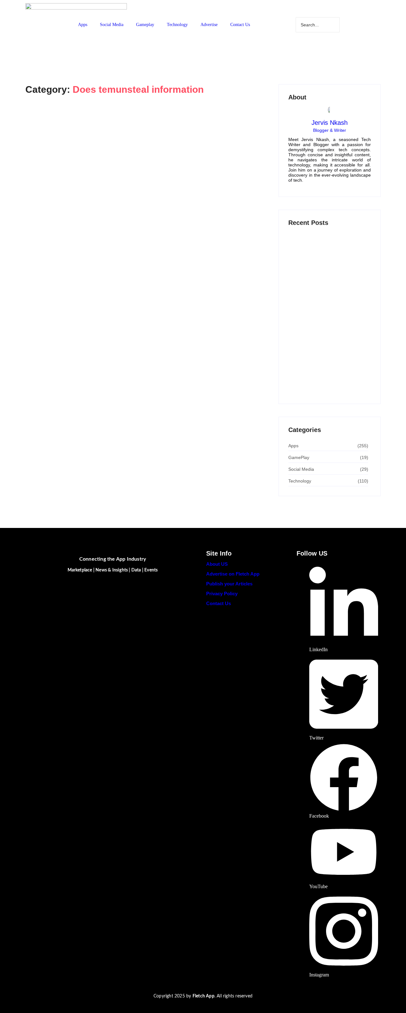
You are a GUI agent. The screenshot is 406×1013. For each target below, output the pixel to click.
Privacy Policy (222, 593)
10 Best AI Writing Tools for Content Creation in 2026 (324, 320)
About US (217, 564)
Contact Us (240, 24)
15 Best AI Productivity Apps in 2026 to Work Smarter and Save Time (328, 253)
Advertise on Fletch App (232, 574)
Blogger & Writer (329, 130)
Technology (177, 24)
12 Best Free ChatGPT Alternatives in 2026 (327, 287)
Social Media (111, 24)
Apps (82, 24)
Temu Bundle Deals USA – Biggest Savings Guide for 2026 (324, 382)
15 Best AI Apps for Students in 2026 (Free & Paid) (326, 348)
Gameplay (145, 24)
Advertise (209, 24)
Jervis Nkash (329, 122)
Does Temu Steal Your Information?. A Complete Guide (137, 138)
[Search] (359, 24)
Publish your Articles (229, 583)
